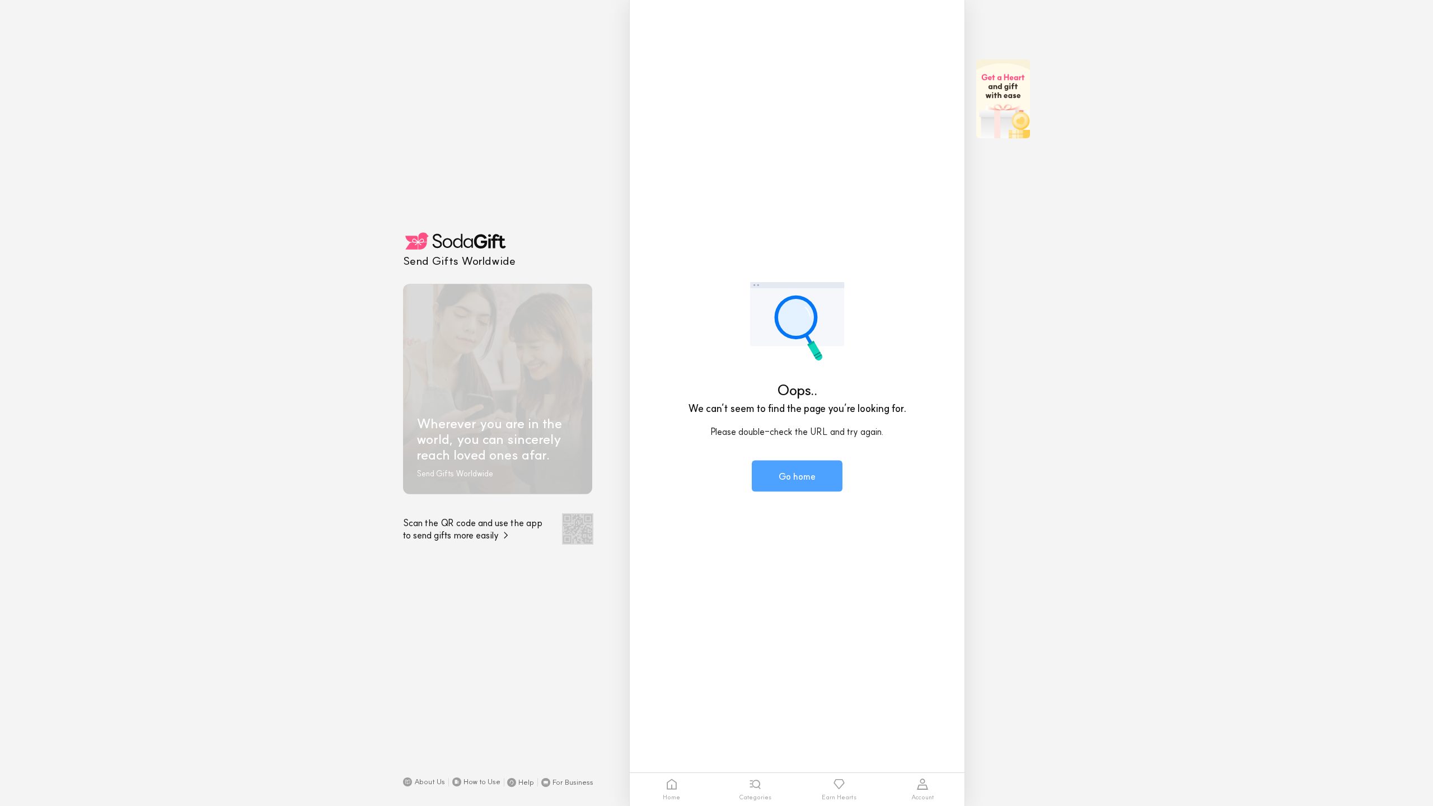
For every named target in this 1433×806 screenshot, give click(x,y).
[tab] (672, 789)
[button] (424, 782)
